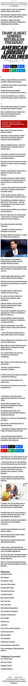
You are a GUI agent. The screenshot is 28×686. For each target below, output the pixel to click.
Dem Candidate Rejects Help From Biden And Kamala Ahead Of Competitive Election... (13, 114)
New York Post (6, 604)
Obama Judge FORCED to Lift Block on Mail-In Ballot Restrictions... (13, 81)
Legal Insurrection (7, 631)
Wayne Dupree (6, 635)
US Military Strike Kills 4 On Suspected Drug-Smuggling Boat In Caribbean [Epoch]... (13, 412)
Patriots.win (5, 621)
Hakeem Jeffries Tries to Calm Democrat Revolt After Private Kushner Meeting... (11, 305)
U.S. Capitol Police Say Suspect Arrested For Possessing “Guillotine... (12, 354)
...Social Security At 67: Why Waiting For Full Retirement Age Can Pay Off (13, 463)
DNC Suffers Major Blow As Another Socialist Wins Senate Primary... (13, 107)
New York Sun (5, 601)
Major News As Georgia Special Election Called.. (12, 131)
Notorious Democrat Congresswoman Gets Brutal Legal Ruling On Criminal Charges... (14, 283)
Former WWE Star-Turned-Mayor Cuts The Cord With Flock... (14, 341)
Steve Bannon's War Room (10, 645)
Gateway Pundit (6, 574)
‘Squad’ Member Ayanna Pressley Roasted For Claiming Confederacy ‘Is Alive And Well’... (13, 320)
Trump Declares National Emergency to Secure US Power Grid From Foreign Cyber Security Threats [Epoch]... (13, 470)
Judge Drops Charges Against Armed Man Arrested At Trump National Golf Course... (14, 269)
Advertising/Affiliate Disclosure (15, 679)
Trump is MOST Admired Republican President (14, 37)
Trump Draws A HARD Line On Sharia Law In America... (14, 210)
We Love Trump (6, 662)
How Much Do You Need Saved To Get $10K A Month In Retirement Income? (14, 457)
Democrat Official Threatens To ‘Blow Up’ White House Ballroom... (14, 236)
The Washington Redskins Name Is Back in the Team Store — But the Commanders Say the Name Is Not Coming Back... (13, 203)
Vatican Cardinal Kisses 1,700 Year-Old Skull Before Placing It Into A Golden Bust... (13, 147)
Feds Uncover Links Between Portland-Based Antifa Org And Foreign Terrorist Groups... (11, 261)
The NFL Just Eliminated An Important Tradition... (10, 368)
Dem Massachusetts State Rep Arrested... (11, 225)
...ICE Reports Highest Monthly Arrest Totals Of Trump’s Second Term (14, 430)
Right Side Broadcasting (9, 608)
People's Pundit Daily (8, 614)
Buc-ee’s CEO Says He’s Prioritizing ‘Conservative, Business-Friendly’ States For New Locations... (13, 216)
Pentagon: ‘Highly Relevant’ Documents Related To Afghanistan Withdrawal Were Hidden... (13, 22)
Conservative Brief (7, 587)
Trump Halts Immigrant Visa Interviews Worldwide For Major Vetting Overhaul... (12, 405)
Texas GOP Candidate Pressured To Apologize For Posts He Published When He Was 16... (13, 312)
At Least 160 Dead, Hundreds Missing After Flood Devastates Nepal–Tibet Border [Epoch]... (14, 556)
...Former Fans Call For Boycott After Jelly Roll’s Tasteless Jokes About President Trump (14, 189)
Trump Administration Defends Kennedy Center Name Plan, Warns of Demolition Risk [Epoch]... (14, 438)
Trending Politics (7, 594)
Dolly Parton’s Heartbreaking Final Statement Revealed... (13, 541)
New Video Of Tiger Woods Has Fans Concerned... (14, 363)
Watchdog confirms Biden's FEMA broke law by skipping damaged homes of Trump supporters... (13, 137)
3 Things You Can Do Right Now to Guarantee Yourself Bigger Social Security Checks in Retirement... (13, 505)
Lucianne (4, 625)
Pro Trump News (6, 659)
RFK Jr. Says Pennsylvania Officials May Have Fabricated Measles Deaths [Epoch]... (14, 564)
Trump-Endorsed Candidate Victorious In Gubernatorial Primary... (14, 91)
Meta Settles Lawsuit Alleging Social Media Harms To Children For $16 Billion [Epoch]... (13, 347)
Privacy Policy (18, 677)
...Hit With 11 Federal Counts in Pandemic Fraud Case (11, 230)
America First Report (8, 584)
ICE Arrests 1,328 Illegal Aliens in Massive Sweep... (12, 424)
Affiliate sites (15, 5)
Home (10, 677)
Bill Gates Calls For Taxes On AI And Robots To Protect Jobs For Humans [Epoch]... (13, 163)
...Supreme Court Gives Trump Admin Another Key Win (14, 86)
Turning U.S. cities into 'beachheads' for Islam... (13, 419)
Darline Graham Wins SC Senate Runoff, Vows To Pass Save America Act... (13, 327)
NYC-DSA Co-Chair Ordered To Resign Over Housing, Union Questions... (11, 298)
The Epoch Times (7, 581)
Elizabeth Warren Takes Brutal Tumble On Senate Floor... (11, 291)
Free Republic (5, 638)
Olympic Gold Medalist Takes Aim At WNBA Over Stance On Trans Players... (13, 173)
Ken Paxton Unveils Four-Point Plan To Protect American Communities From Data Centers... (13, 156)
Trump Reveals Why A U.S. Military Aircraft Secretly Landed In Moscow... (14, 97)
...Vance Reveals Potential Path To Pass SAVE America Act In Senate (13, 333)
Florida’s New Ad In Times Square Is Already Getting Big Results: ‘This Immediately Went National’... (13, 514)
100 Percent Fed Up (7, 591)
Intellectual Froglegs (8, 642)
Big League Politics (7, 598)
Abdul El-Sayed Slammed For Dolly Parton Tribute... (13, 530)
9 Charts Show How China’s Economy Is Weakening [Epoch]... (14, 375)
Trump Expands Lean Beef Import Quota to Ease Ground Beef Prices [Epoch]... (13, 478)
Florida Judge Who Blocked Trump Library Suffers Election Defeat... (13, 277)
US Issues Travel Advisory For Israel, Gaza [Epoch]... (14, 386)
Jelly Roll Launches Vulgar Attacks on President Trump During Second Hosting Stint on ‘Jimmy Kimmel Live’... (13, 181)
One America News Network (10, 628)
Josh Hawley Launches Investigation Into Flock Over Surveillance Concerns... (13, 522)
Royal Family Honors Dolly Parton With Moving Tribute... (12, 535)
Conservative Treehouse (9, 611)
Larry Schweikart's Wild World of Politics (12, 649)
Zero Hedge (5, 618)
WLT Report (5, 577)
